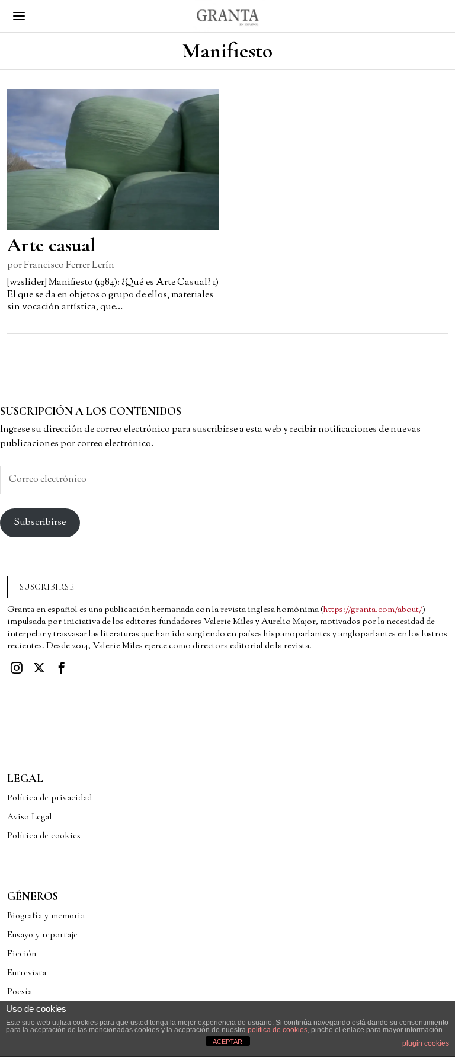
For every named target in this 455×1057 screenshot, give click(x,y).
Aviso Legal (29, 816)
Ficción (21, 953)
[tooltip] (16, 667)
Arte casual (51, 245)
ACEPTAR (227, 1041)
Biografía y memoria (46, 915)
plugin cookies (425, 1043)
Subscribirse (40, 523)
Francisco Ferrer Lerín (69, 266)
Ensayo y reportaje (42, 934)
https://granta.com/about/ (372, 610)
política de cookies (277, 1030)
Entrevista (26, 972)
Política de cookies (44, 835)
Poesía (19, 991)
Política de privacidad (49, 797)
